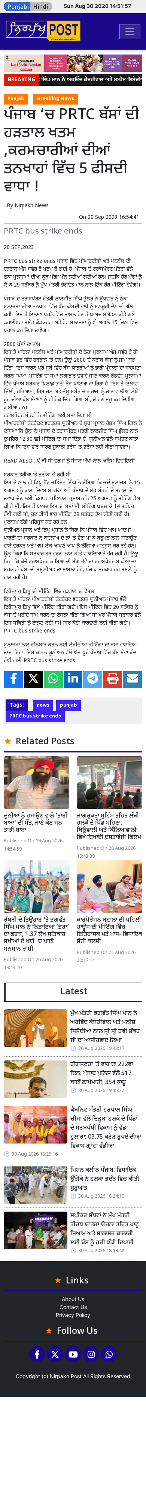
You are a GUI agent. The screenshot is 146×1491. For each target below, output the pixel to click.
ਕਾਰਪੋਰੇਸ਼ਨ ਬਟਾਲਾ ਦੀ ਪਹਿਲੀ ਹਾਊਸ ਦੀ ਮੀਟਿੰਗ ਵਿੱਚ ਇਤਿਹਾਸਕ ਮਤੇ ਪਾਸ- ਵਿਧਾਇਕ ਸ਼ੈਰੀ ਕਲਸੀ (109, 931)
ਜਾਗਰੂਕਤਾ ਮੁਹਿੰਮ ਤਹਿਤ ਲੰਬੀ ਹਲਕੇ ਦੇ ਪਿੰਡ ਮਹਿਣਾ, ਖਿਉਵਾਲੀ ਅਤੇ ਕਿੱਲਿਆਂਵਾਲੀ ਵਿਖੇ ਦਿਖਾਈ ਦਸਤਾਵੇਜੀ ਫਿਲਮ (109, 827)
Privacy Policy (73, 1315)
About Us (73, 1299)
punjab (68, 705)
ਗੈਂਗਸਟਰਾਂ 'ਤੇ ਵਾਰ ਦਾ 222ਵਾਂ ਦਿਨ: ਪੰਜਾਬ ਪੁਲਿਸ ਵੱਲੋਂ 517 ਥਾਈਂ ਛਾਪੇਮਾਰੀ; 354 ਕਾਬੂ (101, 1074)
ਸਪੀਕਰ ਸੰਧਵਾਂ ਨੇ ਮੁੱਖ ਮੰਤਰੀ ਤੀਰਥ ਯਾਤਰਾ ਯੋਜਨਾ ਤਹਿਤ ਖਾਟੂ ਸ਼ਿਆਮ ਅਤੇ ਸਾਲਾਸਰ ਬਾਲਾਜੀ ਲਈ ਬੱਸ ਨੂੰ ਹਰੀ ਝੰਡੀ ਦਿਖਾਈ (104, 1229)
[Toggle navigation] (129, 31)
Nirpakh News (32, 205)
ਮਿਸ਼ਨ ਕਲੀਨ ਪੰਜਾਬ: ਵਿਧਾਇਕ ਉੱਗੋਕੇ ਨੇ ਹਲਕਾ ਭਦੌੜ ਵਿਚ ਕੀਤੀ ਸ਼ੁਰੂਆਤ (104, 1179)
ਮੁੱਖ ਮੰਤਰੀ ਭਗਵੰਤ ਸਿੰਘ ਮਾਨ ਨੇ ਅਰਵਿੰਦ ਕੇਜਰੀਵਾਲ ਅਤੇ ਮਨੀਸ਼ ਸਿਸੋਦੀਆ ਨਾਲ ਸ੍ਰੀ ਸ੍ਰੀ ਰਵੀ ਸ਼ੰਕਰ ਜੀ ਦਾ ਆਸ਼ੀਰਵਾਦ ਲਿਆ (105, 1027)
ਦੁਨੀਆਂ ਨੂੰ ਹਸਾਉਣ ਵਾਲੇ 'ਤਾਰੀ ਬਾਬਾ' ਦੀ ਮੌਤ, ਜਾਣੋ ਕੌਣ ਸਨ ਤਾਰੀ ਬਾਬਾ (36, 823)
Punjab (15, 99)
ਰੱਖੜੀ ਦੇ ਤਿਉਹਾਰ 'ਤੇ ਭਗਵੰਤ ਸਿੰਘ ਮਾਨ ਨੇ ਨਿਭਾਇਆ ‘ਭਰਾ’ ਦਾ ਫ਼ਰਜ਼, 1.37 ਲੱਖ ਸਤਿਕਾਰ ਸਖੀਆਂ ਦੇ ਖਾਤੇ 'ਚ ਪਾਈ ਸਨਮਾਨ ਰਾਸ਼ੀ (36, 934)
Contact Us (73, 1307)
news (43, 705)
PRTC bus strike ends (35, 716)
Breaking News (55, 99)
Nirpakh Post (66, 1376)
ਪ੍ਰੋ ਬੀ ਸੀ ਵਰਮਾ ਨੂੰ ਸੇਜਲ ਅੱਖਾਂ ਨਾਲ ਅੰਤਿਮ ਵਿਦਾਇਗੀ (86, 461)
